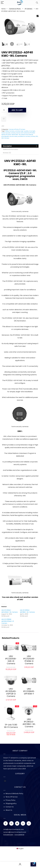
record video (13, 136)
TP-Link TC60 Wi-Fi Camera (11, 725)
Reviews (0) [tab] (7, 153)
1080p (7, 131)
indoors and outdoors (22, 133)
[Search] (37, 2)
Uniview (33, 136)
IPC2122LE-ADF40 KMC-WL (13, 134)
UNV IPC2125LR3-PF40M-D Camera (29, 660)
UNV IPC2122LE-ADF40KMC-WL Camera (9, 611)
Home (3, 9)
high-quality (24, 131)
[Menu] (2, 2)
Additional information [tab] (10, 149)
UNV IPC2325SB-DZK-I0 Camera (11, 660)
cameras (17, 131)
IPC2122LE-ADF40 (23, 161)
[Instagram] (11, 823)
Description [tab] (7, 146)
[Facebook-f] (5, 823)
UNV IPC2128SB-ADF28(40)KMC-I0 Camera (7, 621)
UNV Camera (5, 138)
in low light (32, 131)
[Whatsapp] (23, 823)
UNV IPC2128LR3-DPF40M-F (29, 691)
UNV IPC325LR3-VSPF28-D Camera (11, 692)
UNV (2, 126)
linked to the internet (27, 134)
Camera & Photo (15, 9)
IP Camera (28, 9)
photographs (5, 136)
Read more (29, 697)
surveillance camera (24, 136)
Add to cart (17, 110)
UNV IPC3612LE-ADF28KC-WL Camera (27, 611)
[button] (38, 16)
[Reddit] (17, 823)
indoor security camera (8, 133)
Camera (11, 131)
